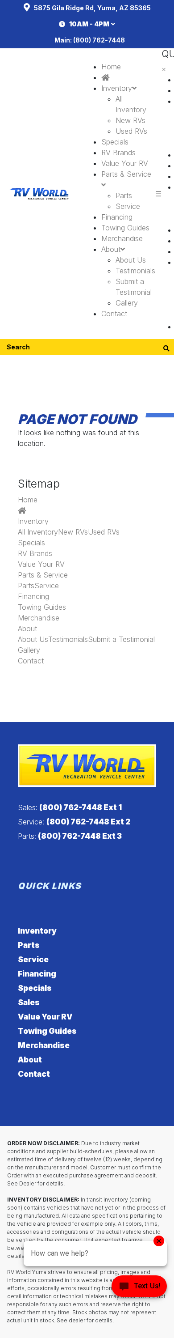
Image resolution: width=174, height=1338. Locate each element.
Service (128, 206)
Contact (114, 313)
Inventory (116, 88)
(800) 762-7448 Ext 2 (88, 821)
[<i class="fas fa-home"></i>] (105, 77)
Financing (117, 216)
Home (111, 66)
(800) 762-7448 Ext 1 (80, 807)
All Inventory (38, 531)
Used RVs (131, 131)
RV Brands (118, 152)
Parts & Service (43, 574)
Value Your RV (124, 163)
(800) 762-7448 (99, 40)
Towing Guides (125, 227)
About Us (131, 259)
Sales (29, 1002)
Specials (114, 141)
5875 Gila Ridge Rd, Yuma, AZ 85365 (92, 8)
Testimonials (135, 270)
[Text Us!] (139, 1288)
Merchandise (122, 238)
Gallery (127, 302)
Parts (124, 195)
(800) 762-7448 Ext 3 (80, 836)
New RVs (130, 120)
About (110, 249)
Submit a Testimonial (121, 639)
